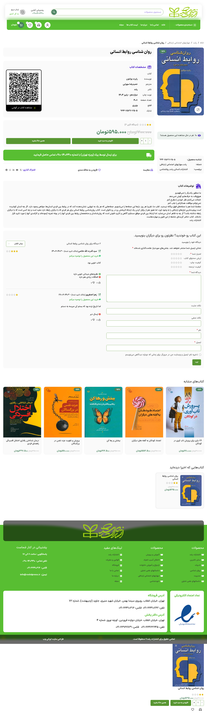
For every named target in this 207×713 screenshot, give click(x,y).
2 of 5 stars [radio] (179, 254)
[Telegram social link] (6, 170)
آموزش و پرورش (152, 554)
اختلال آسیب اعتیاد (151, 559)
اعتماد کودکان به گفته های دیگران (146, 440)
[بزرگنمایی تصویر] (198, 109)
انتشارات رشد (113, 554)
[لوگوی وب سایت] (183, 12)
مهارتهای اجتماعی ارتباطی (178, 43)
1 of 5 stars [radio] (181, 254)
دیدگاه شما (195, 272)
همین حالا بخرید (38, 140)
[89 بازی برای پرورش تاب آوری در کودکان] (185, 412)
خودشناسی (154, 581)
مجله (117, 581)
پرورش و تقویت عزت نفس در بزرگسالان (67, 442)
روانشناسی (164, 169)
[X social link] (21, 170)
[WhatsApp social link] (10, 170)
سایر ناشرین (195, 559)
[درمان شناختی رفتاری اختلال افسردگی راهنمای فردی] (22, 412)
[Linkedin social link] (13, 170)
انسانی (177, 169)
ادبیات (197, 565)
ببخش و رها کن (113, 440)
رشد (195, 43)
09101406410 (38, 13)
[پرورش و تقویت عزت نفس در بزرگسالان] (63, 412)
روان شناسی (195, 570)
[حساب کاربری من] (47, 25)
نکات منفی (196, 318)
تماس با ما (114, 570)
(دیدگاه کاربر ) (131, 124)
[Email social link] (17, 170)
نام (199, 330)
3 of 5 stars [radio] (176, 254)
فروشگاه (115, 565)
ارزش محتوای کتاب (192, 258)
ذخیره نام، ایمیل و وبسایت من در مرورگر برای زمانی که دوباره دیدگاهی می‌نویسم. (161, 354)
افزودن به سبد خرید (105, 140)
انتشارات (184, 169)
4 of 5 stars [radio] (174, 254)
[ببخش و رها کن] (103, 412)
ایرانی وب (47, 639)
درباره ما (115, 575)
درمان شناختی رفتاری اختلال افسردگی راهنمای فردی (22, 442)
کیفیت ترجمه (195, 267)
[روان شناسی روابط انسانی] (191, 490)
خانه (202, 43)
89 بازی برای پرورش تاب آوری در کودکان (188, 442)
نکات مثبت (196, 305)
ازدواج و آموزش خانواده (149, 565)
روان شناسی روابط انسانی (170, 477)
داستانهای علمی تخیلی (150, 570)
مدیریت (197, 575)
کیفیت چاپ (195, 263)
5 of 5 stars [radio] (172, 254)
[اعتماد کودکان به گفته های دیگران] (144, 412)
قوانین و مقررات (112, 559)
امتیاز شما (195, 254)
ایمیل (197, 342)
